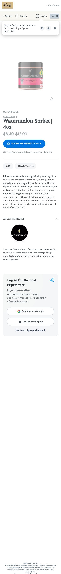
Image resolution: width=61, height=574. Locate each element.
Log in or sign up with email (30, 330)
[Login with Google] (42, 28)
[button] (30, 28)
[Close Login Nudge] (55, 28)
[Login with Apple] (48, 28)
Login (44, 16)
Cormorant (10, 117)
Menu (8, 16)
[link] (8, 166)
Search (23, 16)
